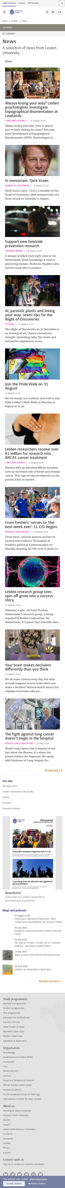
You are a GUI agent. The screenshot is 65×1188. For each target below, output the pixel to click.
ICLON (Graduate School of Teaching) (21, 1094)
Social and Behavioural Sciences (18, 1080)
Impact (6, 1124)
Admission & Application (15, 1040)
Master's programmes (13, 1008)
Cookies (7, 1143)
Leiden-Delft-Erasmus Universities (19, 1129)
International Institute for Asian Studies (22, 1099)
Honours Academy (12, 1089)
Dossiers (14, 21)
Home (4, 21)
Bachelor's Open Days (13, 1031)
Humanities (8, 1061)
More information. (39, 1179)
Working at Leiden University (17, 1110)
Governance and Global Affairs (18, 1057)
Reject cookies (38, 1183)
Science (7, 1075)
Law (5, 1066)
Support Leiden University (15, 1115)
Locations (7, 1133)
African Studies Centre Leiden (17, 1085)
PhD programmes (11, 1012)
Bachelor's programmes (14, 1003)
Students (21, 3)
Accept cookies (14, 1183)
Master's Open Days (13, 1036)
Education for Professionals (16, 1017)
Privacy (6, 1147)
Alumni (6, 1119)
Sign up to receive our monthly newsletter (23, 1164)
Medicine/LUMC (11, 1071)
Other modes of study (13, 1026)
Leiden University (9, 3)
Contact (7, 1152)
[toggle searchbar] (47, 12)
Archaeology (9, 1052)
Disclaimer (8, 1138)
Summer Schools (11, 1022)
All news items (52, 770)
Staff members (33, 3)
